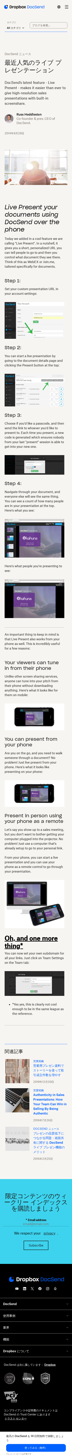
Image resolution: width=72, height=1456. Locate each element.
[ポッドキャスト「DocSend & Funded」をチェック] (55, 1290)
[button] (36, 1448)
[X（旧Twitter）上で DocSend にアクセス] (32, 1290)
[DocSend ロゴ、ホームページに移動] (24, 7)
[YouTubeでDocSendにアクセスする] (16, 1290)
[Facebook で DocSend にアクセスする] (39, 1290)
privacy (49, 1233)
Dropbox (50, 1364)
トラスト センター (16, 1418)
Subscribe (36, 1245)
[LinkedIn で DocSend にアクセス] (24, 1290)
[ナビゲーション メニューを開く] (66, 7)
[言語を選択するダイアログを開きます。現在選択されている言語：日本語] (59, 7)
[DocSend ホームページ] (36, 1279)
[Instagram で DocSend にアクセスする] (47, 1290)
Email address (36, 1220)
